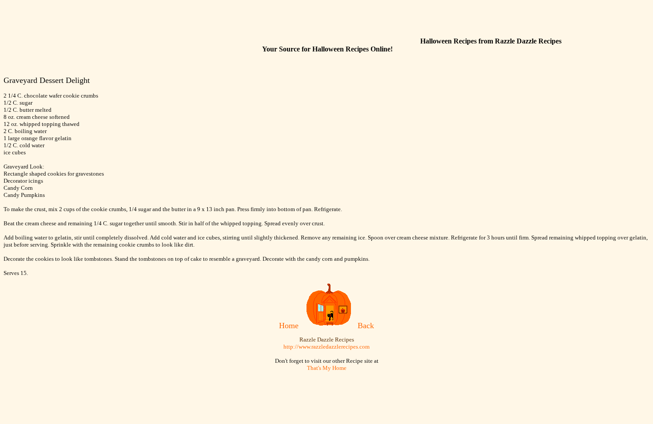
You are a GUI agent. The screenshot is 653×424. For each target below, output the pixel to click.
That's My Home (326, 368)
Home (289, 325)
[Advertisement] (256, 23)
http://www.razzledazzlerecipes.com (326, 346)
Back (366, 325)
